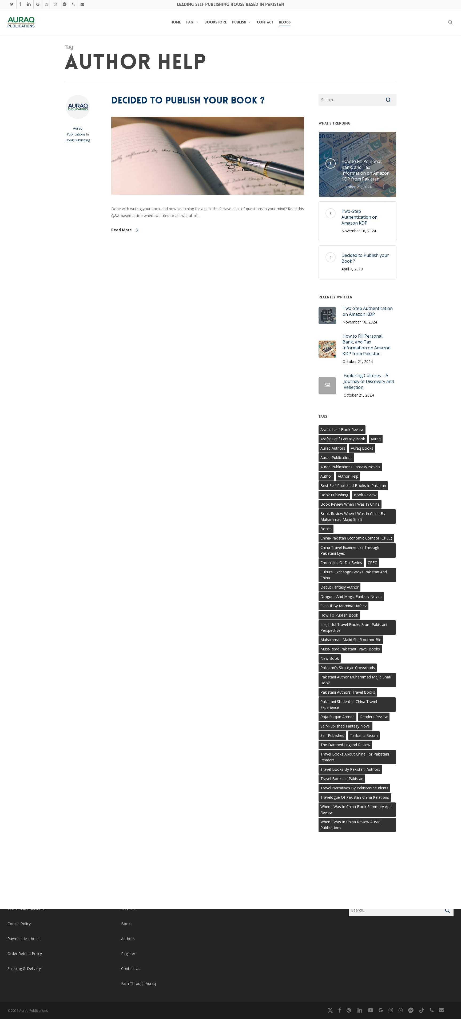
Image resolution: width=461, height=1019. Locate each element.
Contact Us (130, 968)
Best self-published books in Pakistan (353, 485)
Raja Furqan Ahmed (337, 716)
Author (326, 476)
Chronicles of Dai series (341, 562)
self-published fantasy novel (345, 726)
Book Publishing (78, 140)
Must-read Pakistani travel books (350, 649)
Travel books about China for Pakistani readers (354, 757)
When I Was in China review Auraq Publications (350, 824)
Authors (128, 938)
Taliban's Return (364, 735)
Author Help (348, 476)
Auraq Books (362, 448)
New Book (329, 658)
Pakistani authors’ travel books (347, 692)
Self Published (332, 735)
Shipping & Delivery (24, 968)
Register (128, 953)
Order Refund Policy (24, 953)
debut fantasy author (339, 587)
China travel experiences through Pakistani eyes (349, 550)
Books (326, 528)
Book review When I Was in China (350, 504)
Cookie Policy (19, 923)
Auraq (376, 438)
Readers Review (374, 716)
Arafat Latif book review (342, 429)
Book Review (365, 494)
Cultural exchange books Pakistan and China (353, 574)
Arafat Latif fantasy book (342, 438)
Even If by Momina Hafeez (343, 605)
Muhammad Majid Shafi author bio (350, 639)
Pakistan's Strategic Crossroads (347, 667)
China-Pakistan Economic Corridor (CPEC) (356, 538)
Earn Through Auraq (138, 983)
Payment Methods (23, 938)
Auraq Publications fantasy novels (350, 466)
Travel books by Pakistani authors (350, 769)
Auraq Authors (332, 448)
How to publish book (339, 615)
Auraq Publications (336, 457)
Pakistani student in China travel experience (348, 704)
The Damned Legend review (345, 744)
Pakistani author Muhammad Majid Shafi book (355, 679)
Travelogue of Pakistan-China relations (354, 797)
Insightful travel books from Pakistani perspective (353, 627)
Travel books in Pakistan (341, 778)
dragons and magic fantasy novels (351, 596)
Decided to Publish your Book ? (187, 100)
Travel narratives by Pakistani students (354, 787)
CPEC (372, 562)
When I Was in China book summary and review (356, 809)
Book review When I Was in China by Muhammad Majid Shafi (352, 516)
